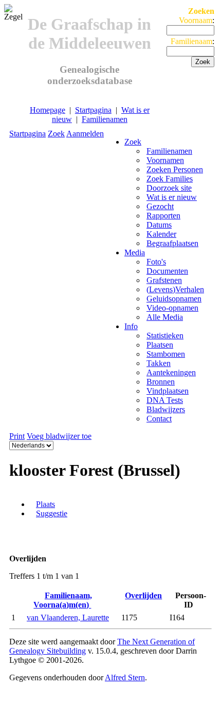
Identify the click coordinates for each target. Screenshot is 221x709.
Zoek (56, 133)
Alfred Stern (125, 677)
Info (131, 326)
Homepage (47, 110)
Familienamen (104, 119)
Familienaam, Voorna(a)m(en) (62, 600)
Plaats (45, 504)
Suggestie (51, 513)
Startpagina (93, 110)
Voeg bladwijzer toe (59, 436)
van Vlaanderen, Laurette (68, 617)
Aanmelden (85, 133)
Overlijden (143, 595)
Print (17, 436)
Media (134, 252)
